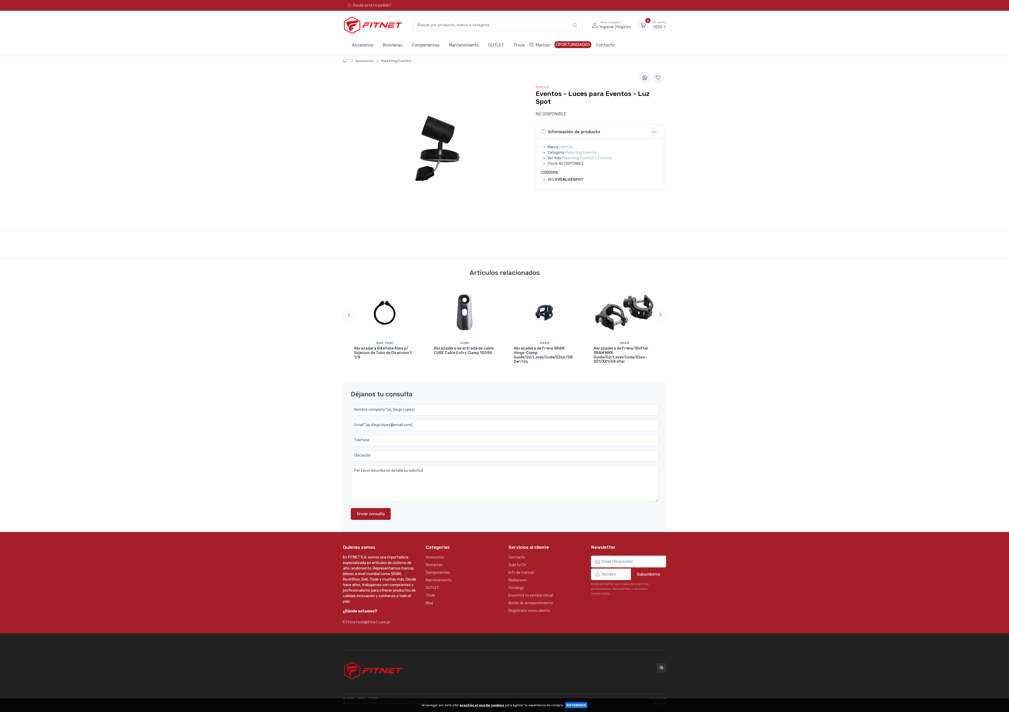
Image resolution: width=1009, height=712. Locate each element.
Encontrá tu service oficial (530, 595)
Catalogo (516, 588)
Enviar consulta (371, 513)
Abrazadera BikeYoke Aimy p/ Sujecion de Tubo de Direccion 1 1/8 (382, 353)
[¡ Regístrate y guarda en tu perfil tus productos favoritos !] (658, 78)
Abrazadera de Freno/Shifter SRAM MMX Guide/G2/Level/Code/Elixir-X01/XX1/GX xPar (621, 355)
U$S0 (659, 25)
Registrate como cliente (529, 610)
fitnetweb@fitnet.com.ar (368, 622)
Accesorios (362, 45)
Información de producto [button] (574, 131)
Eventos (566, 147)
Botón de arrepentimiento (530, 603)
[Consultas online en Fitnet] (661, 668)
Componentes (425, 45)
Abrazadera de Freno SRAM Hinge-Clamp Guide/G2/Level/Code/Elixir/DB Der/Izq (543, 355)
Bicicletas (392, 45)
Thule (519, 45)
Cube (464, 343)
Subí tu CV (517, 565)
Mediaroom (517, 580)
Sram (544, 343)
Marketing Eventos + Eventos (587, 158)
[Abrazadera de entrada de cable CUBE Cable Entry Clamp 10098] (465, 312)
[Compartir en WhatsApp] (645, 78)
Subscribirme (648, 574)
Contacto (605, 45)
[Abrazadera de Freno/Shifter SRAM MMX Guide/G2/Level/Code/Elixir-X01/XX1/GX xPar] (624, 312)
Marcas (543, 45)
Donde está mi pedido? (372, 5)
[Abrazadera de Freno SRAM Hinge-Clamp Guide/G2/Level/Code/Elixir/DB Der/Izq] (544, 312)
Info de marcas (521, 572)
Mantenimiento (464, 45)
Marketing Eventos (396, 61)
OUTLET (496, 45)
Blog (429, 603)
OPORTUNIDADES (573, 44)
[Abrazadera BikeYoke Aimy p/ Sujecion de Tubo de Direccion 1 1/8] (385, 312)
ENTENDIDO (576, 705)
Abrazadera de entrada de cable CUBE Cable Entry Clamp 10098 (463, 350)
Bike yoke (384, 343)
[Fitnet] (372, 25)
